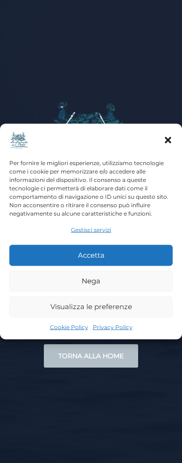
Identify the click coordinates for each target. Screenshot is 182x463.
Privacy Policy (113, 326)
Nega (91, 280)
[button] (168, 140)
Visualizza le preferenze (91, 306)
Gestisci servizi (91, 229)
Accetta (91, 255)
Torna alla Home (91, 356)
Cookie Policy (69, 326)
